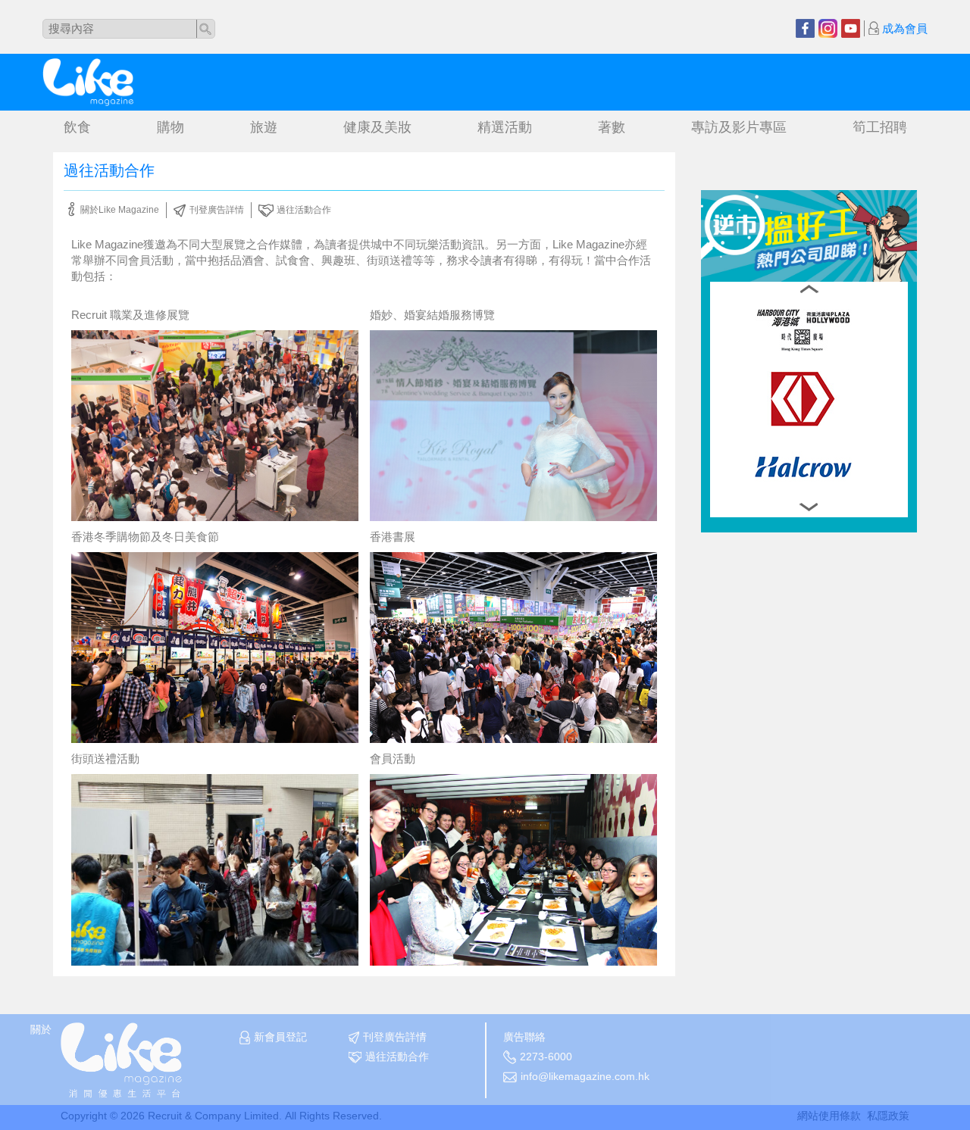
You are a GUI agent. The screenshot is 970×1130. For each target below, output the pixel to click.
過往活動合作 (304, 209)
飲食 (77, 127)
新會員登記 (280, 1037)
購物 (170, 127)
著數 (611, 127)
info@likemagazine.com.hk (585, 1076)
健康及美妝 (377, 127)
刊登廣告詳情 (216, 209)
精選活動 (504, 127)
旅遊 (263, 127)
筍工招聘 (880, 127)
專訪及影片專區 (739, 127)
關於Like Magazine (119, 209)
